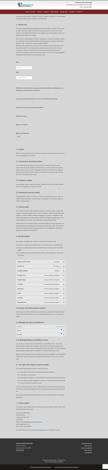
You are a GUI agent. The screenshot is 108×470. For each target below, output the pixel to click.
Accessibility (88, 452)
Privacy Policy (88, 450)
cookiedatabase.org (42, 430)
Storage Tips (63, 11)
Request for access (21, 116)
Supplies (46, 11)
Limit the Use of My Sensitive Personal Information (66, 467)
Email (17, 72)
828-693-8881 (88, 7)
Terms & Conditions (86, 448)
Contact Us (79, 11)
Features (39, 11)
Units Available (54, 11)
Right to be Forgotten (22, 124)
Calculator (72, 11)
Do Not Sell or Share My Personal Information (40, 467)
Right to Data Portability (22, 133)
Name (17, 62)
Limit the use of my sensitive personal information (29, 107)
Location (33, 11)
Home (27, 11)
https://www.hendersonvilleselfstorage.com (33, 28)
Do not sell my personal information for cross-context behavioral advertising (36, 98)
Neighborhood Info (87, 443)
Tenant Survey (88, 445)
